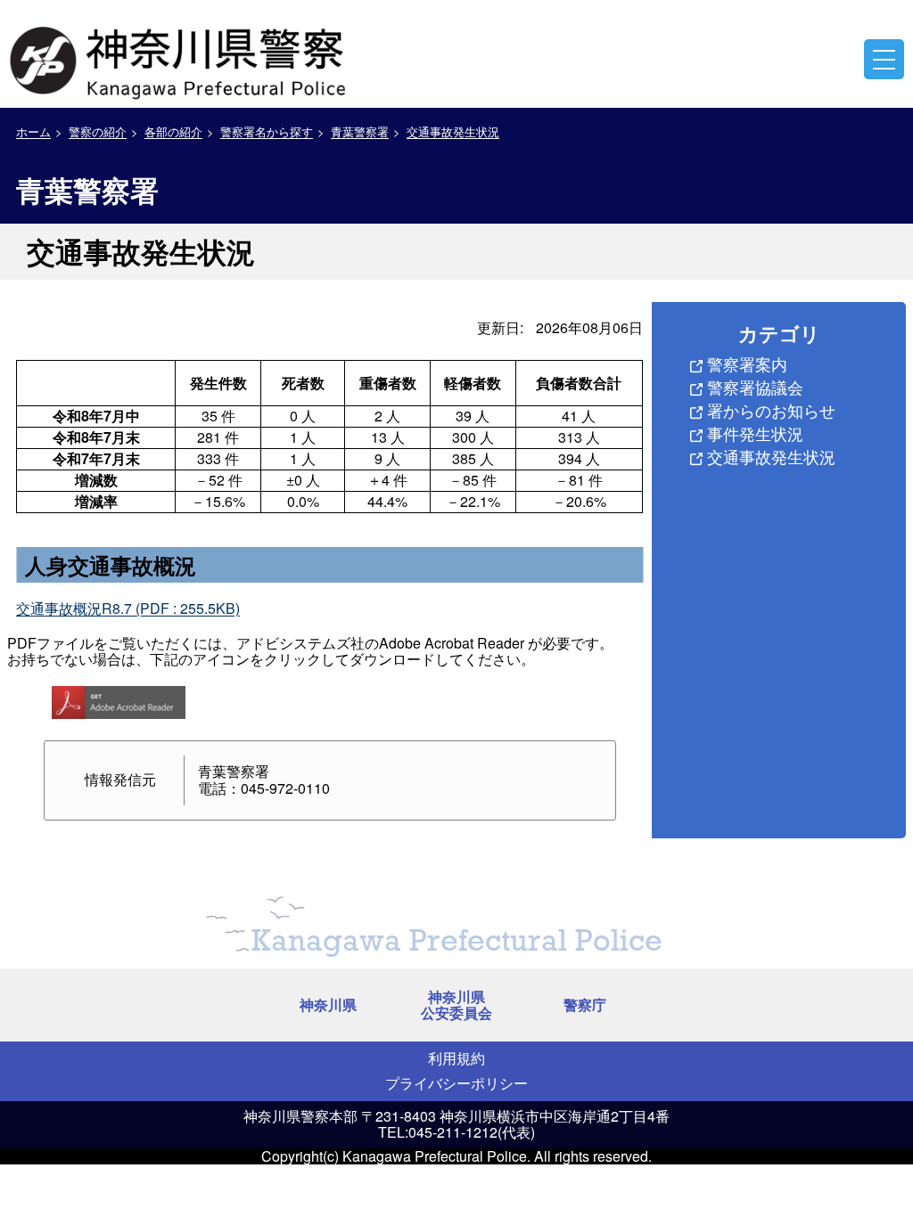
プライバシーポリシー (456, 1083)
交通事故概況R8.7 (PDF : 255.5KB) (128, 608)
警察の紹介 (98, 131)
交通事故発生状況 (453, 131)
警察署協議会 (755, 386)
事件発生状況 (755, 433)
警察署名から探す (266, 131)
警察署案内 (747, 363)
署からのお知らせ (771, 409)
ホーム (33, 131)
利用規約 (456, 1058)
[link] (180, 58)
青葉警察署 (360, 131)
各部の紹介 (173, 131)
